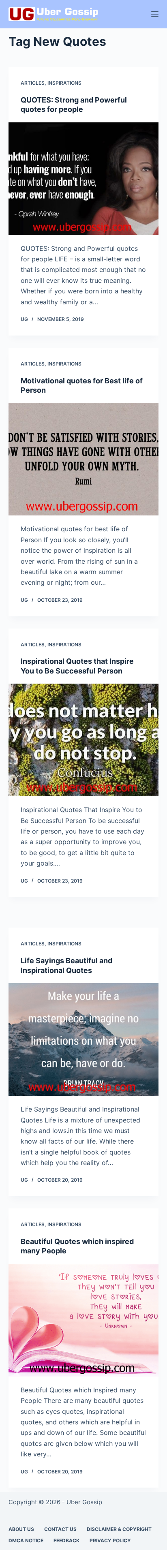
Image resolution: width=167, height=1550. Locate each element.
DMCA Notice (26, 1540)
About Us (21, 1529)
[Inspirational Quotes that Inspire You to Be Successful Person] (84, 740)
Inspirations (64, 83)
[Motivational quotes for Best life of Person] (84, 459)
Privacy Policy (110, 1540)
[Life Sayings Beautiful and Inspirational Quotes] (84, 1039)
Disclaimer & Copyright (119, 1529)
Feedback (66, 1540)
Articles (33, 83)
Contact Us (60, 1529)
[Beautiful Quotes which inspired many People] (84, 1320)
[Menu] (154, 14)
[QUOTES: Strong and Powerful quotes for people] (84, 178)
